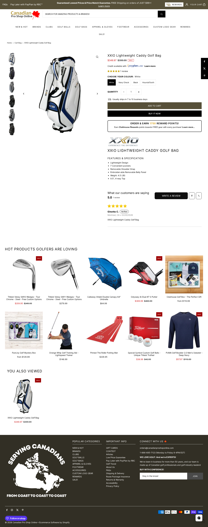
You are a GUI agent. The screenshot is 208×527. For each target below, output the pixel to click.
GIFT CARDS (112, 448)
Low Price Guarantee (115, 457)
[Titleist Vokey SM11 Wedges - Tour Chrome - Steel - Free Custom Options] (64, 274)
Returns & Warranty (115, 479)
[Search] (161, 14)
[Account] (187, 4)
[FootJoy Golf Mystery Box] (24, 330)
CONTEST (111, 451)
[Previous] (24, 94)
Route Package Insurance (118, 476)
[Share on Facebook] (204, 61)
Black (135, 82)
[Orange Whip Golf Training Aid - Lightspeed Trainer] (64, 330)
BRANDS (37, 27)
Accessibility (112, 483)
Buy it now (155, 113)
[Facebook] (6, 510)
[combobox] (104, 14)
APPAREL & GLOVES (102, 27)
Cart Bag (18, 43)
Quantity (113, 92)
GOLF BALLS (63, 27)
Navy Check (124, 82)
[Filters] (192, 195)
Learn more (104, 6)
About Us (110, 467)
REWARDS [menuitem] (185, 27)
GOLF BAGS (81, 27)
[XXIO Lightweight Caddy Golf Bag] (23, 395)
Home (9, 43)
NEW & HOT (22, 27)
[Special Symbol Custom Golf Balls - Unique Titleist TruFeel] (144, 330)
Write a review (171, 195)
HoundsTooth (148, 82)
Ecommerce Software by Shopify (54, 522)
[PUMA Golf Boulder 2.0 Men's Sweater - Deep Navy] (184, 330)
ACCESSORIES (141, 27)
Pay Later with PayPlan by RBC (120, 460)
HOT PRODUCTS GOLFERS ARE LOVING (41, 249)
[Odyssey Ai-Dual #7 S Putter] (144, 274)
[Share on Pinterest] (204, 75)
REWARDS (77, 476)
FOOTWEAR (123, 27)
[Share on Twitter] (204, 68)
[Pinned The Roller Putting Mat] (104, 330)
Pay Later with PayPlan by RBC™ (26, 4)
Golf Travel (111, 464)
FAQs (5, 4)
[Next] (97, 94)
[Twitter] (17, 510)
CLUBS (49, 27)
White (111, 82)
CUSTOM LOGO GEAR (164, 27)
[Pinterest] (22, 510)
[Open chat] (199, 518)
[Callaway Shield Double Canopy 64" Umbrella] (104, 274)
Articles (109, 454)
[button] (114, 71)
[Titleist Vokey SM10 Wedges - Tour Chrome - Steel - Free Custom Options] (24, 274)
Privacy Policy (112, 486)
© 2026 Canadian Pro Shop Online (21, 522)
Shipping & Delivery (115, 473)
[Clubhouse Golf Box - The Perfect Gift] (184, 274)
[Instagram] (12, 510)
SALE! (102, 34)
